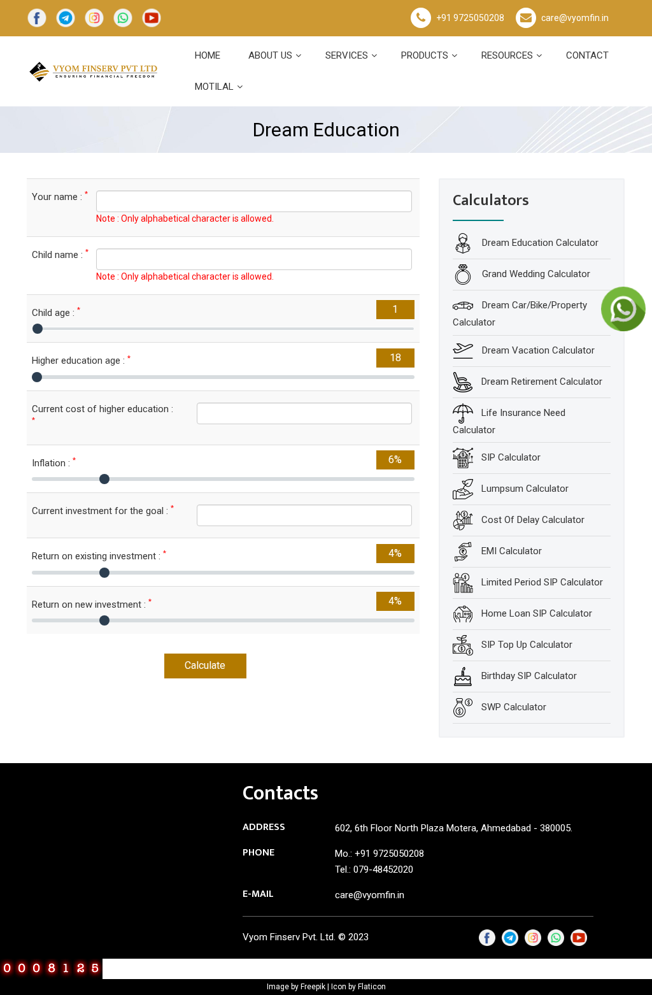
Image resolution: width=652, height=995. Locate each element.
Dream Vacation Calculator (537, 350)
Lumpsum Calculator (525, 488)
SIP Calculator (511, 457)
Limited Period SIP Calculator (542, 582)
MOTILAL (214, 86)
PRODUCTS (424, 55)
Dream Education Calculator (539, 242)
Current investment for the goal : (103, 511)
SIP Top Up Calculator (526, 644)
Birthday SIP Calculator (529, 676)
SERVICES (346, 55)
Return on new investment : (92, 604)
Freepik (313, 986)
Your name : (54, 196)
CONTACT (587, 55)
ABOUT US (270, 55)
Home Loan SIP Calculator (536, 613)
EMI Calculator (511, 551)
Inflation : (54, 463)
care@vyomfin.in (575, 18)
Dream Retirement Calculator (541, 381)
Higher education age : (81, 360)
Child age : (56, 312)
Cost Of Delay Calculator (533, 520)
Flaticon (372, 986)
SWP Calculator (513, 707)
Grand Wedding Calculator (534, 274)
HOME (207, 55)
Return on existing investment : (99, 556)
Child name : (54, 254)
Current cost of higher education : (102, 413)
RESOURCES (507, 55)
